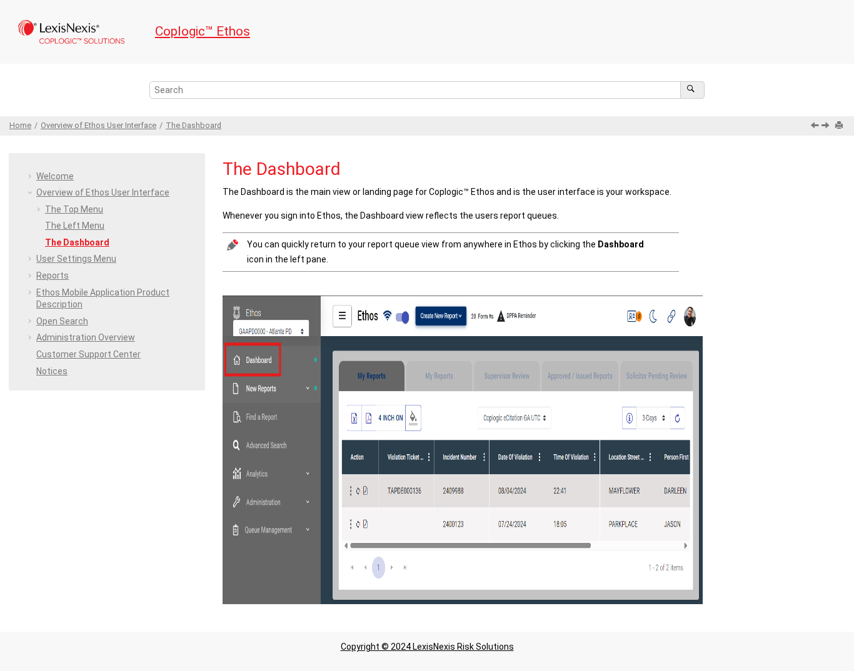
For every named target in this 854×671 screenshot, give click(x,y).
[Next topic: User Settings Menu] (826, 126)
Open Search (62, 321)
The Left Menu (74, 226)
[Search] (692, 90)
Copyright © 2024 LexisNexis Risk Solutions (427, 647)
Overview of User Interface (98, 125)
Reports (52, 276)
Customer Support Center (88, 354)
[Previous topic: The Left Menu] (815, 126)
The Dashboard (193, 125)
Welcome (55, 176)
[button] (31, 177)
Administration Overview (85, 337)
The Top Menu (74, 209)
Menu (76, 259)
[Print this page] (840, 126)
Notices (52, 371)
